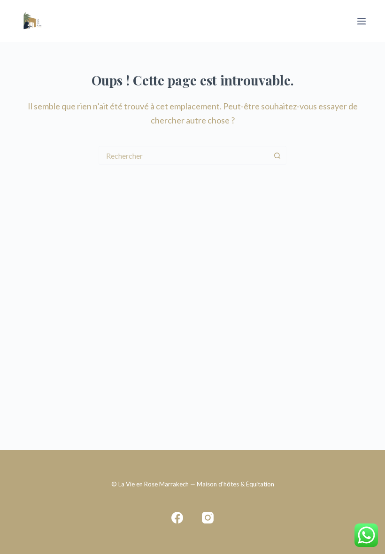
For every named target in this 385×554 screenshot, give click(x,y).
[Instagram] (208, 517)
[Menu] (361, 21)
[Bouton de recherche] (277, 155)
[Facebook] (177, 517)
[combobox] (183, 155)
